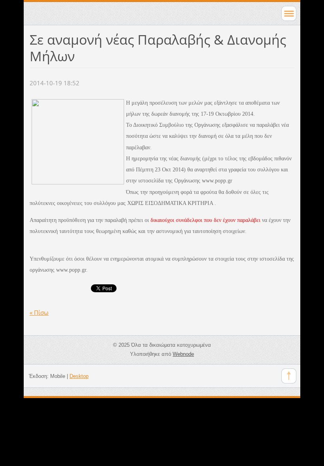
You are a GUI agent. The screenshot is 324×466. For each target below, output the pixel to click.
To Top (288, 375)
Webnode (183, 354)
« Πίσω (39, 312)
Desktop (79, 376)
